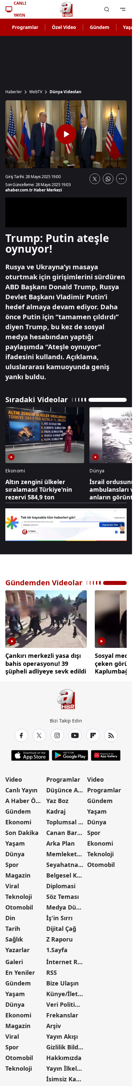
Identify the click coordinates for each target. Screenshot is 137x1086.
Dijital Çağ (61, 926)
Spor (12, 862)
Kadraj (56, 809)
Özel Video (64, 27)
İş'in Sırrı (59, 916)
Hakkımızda (63, 1055)
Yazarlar (17, 947)
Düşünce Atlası (66, 788)
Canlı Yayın (21, 788)
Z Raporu (59, 937)
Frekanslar (62, 1013)
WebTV (35, 92)
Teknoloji (18, 894)
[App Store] (30, 753)
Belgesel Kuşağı (66, 873)
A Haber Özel (24, 798)
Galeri (14, 959)
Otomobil (19, 905)
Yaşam (15, 841)
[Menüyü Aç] (123, 9)
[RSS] (111, 733)
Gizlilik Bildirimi (66, 1045)
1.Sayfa (57, 947)
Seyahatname (66, 862)
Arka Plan (60, 841)
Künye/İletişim (66, 991)
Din (10, 916)
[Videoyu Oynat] (66, 134)
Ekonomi (18, 820)
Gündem (99, 27)
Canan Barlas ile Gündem (66, 830)
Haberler (13, 92)
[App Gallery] (105, 753)
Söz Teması (62, 894)
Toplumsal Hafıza (66, 820)
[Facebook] (21, 733)
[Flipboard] (93, 733)
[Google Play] (70, 753)
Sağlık (14, 937)
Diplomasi (60, 884)
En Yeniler (20, 970)
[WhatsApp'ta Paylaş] (108, 178)
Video (13, 777)
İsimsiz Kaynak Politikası (66, 1077)
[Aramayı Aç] (107, 9)
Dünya (15, 852)
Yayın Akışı (62, 1034)
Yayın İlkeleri (65, 1066)
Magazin (18, 873)
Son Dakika (22, 830)
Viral (12, 884)
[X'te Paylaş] (94, 178)
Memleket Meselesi (66, 852)
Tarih (12, 926)
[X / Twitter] (39, 733)
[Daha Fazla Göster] (121, 178)
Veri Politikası (66, 1002)
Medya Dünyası (66, 905)
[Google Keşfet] (66, 524)
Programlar (25, 27)
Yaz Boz (57, 798)
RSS (51, 970)
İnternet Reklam (66, 959)
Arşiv (53, 1023)
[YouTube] (75, 733)
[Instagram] (57, 733)
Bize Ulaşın (62, 981)
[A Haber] (66, 9)
